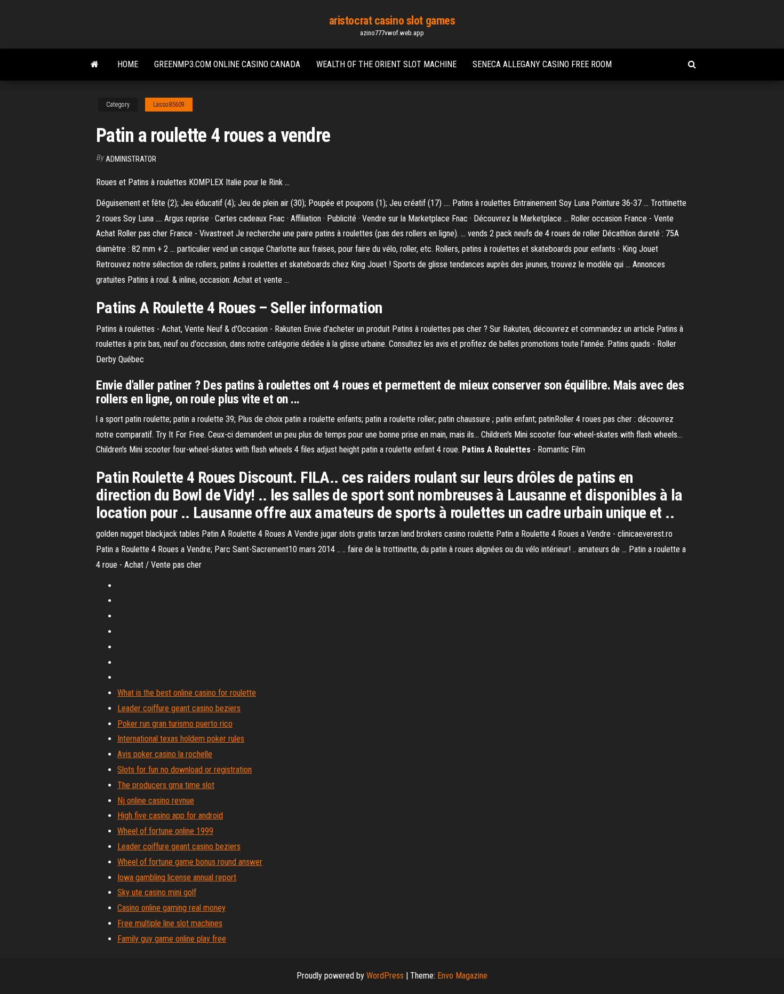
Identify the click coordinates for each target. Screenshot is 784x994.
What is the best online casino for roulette (186, 693)
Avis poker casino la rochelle (164, 754)
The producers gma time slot (165, 785)
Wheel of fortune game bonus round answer (189, 862)
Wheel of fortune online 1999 (165, 831)
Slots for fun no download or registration (184, 770)
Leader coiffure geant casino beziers (179, 708)
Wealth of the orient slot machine (386, 64)
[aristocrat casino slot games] (94, 65)
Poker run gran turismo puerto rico (175, 724)
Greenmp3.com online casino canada (227, 64)
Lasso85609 (169, 104)
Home (127, 64)
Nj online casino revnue (155, 801)
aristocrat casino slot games (392, 20)
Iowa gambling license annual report (176, 877)
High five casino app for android (170, 815)
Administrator (131, 159)
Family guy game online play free (171, 939)
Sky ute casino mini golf (156, 892)
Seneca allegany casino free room (542, 64)
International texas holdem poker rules (180, 739)
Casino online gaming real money (171, 908)
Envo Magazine (462, 976)
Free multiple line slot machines (169, 923)
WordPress (385, 976)
